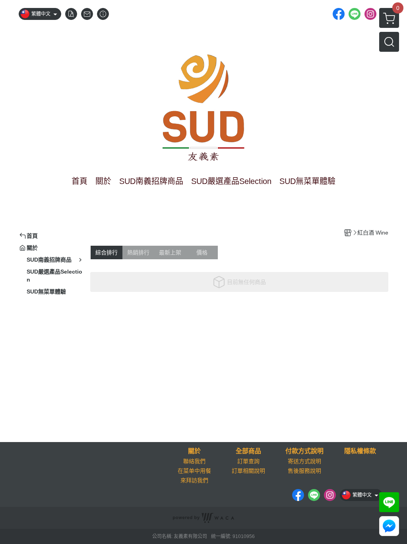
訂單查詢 (248, 461)
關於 (194, 451)
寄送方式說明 (304, 461)
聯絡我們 (194, 461)
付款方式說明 (304, 451)
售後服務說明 (304, 471)
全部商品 (248, 451)
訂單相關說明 (248, 471)
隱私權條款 (360, 451)
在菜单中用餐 (194, 471)
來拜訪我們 (194, 480)
